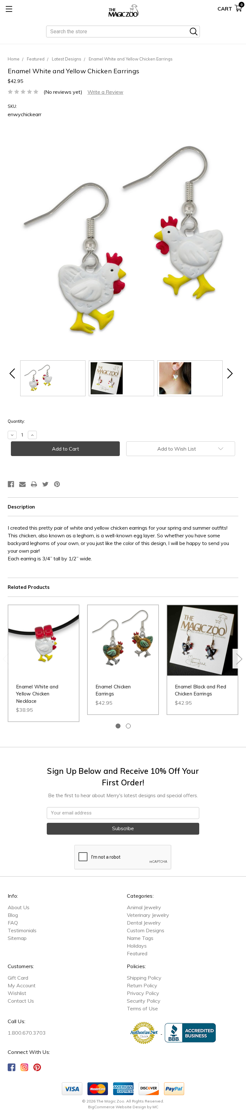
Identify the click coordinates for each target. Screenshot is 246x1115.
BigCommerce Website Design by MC (123, 1106)
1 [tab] (118, 726)
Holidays (137, 946)
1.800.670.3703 (27, 1033)
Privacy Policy (143, 993)
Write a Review (105, 92)
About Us (18, 907)
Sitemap (17, 938)
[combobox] (123, 31)
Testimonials (22, 930)
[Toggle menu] (9, 9)
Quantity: (16, 421)
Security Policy (143, 1001)
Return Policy (142, 985)
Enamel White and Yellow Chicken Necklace (37, 694)
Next (239, 658)
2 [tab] (128, 726)
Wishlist (17, 993)
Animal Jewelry (144, 907)
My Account (22, 985)
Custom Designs (145, 930)
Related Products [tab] (29, 587)
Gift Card (18, 978)
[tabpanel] (43, 663)
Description (21, 507)
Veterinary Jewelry (148, 915)
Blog (13, 915)
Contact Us (21, 1001)
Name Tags (140, 938)
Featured (137, 953)
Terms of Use (142, 1008)
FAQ (13, 922)
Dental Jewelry (144, 922)
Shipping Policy (144, 978)
